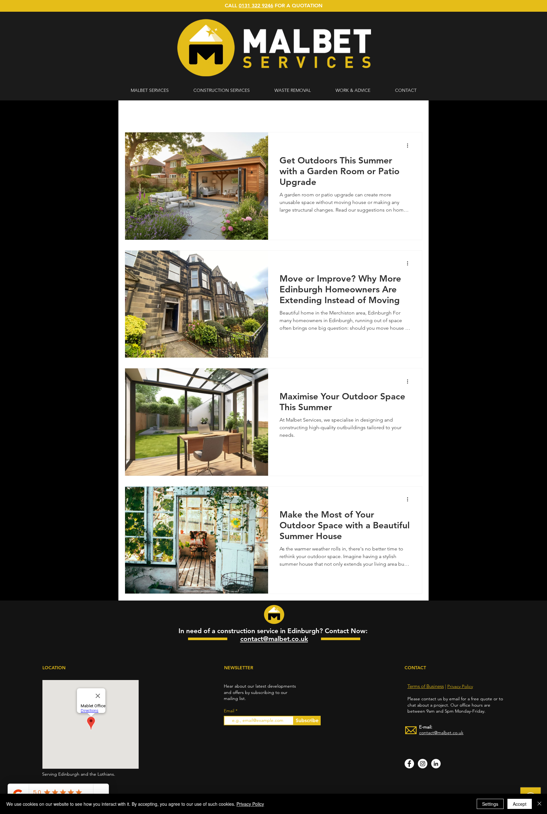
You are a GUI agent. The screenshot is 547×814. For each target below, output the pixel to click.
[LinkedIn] (436, 763)
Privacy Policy (460, 686)
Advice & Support (173, 113)
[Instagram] (422, 763)
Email (230, 711)
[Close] (539, 804)
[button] (414, 114)
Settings (490, 804)
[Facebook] (409, 763)
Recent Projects (221, 113)
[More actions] (409, 145)
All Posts (134, 113)
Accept (519, 804)
